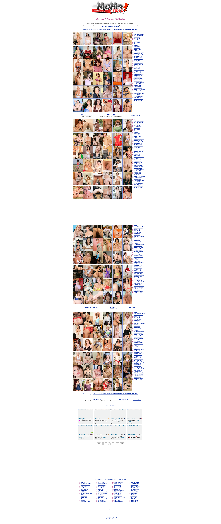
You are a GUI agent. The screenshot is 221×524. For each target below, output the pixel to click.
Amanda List (134, 496)
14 (120, 30)
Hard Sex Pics (137, 71)
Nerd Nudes (137, 68)
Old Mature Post (138, 90)
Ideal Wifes (133, 494)
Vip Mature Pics (138, 56)
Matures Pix (137, 41)
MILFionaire (134, 497)
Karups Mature (138, 57)
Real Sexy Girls (138, 81)
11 (114, 30)
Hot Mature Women (139, 52)
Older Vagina (137, 92)
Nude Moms (137, 37)
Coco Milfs (136, 66)
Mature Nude (137, 48)
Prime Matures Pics (139, 93)
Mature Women (138, 53)
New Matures (137, 46)
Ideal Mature (137, 67)
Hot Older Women (138, 35)
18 (128, 30)
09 (110, 30)
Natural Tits (137, 60)
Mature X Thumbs (138, 99)
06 (104, 30)
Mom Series (133, 490)
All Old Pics (133, 498)
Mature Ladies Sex (138, 64)
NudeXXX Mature (138, 94)
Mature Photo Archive (139, 89)
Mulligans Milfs (138, 83)
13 (118, 30)
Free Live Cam (137, 97)
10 (112, 30)
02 (96, 30)
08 (108, 30)
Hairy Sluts (137, 61)
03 (98, 30)
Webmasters (110, 509)
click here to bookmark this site (110, 26)
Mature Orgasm (134, 501)
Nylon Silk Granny (138, 59)
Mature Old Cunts (138, 79)
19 (130, 30)
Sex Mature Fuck (138, 72)
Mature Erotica (138, 75)
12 (116, 30)
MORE (135, 30)
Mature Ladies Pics (138, 74)
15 (122, 30)
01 (94, 30)
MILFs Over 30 (138, 100)
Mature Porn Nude (138, 54)
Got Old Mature (138, 88)
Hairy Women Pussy (139, 82)
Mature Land (137, 49)
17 (126, 30)
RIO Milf (136, 50)
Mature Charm (134, 500)
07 (106, 30)
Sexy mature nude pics (139, 43)
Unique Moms (134, 493)
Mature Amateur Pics (139, 63)
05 (102, 30)
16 (124, 30)
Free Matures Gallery (139, 34)
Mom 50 (136, 32)
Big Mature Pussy (135, 489)
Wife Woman (137, 42)
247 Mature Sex (138, 78)
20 (132, 30)
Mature (136, 45)
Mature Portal (137, 85)
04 (100, 30)
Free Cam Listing (110, 405)
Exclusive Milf (134, 492)
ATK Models (137, 38)
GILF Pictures (137, 86)
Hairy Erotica (137, 39)
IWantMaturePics (138, 96)
